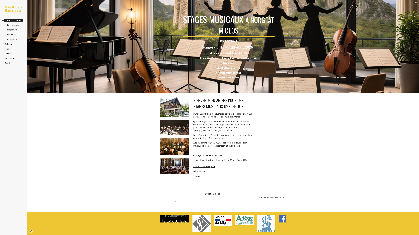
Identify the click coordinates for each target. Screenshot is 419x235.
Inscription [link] (11, 34)
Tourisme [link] (9, 63)
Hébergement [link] (13, 39)
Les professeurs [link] (14, 25)
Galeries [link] (8, 44)
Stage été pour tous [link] (13, 20)
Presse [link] (8, 49)
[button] (416, 3)
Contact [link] (8, 53)
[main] (228, 46)
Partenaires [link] (10, 58)
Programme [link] (12, 30)
